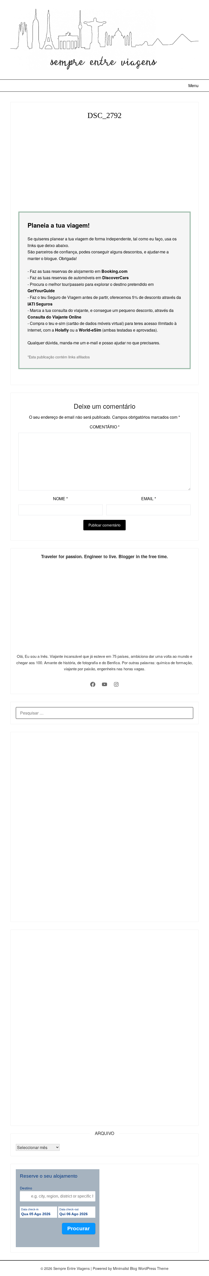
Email (148, 498)
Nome (60, 498)
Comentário (105, 427)
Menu (193, 85)
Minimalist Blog (125, 1268)
